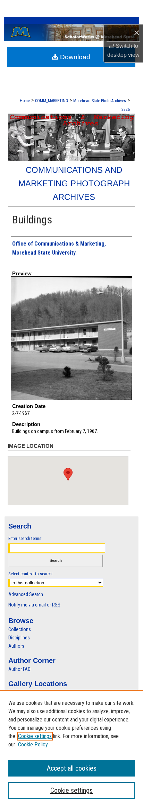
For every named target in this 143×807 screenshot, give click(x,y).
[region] (71, 748)
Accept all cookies (71, 768)
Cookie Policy (33, 744)
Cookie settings (35, 736)
